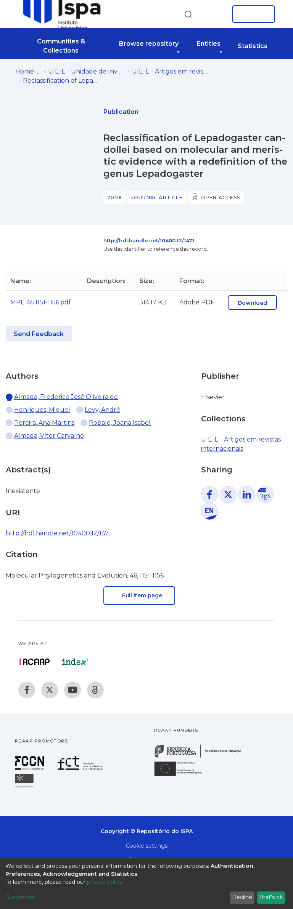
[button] (214, 14)
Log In (251, 14)
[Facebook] (26, 690)
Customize (19, 897)
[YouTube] (72, 690)
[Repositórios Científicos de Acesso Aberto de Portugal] (34, 661)
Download (252, 302)
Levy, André (102, 409)
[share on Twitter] (228, 494)
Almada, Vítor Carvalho (49, 435)
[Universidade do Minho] (25, 787)
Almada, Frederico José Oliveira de (66, 396)
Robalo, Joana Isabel (120, 422)
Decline (242, 897)
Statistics (252, 46)
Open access (220, 197)
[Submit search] (188, 14)
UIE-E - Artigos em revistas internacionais (170, 71)
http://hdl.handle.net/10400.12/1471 (148, 240)
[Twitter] (49, 690)
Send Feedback (39, 334)
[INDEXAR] (75, 661)
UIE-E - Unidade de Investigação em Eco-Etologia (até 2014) (86, 71)
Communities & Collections (61, 46)
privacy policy (104, 882)
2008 (114, 197)
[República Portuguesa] (202, 756)
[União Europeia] (182, 775)
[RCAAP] (95, 690)
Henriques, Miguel (42, 409)
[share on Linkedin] (246, 494)
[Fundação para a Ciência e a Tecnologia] (59, 769)
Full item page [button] (141, 595)
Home (24, 71)
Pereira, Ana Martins (44, 422)
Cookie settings (146, 845)
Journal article (157, 197)
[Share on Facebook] (209, 494)
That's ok (271, 897)
